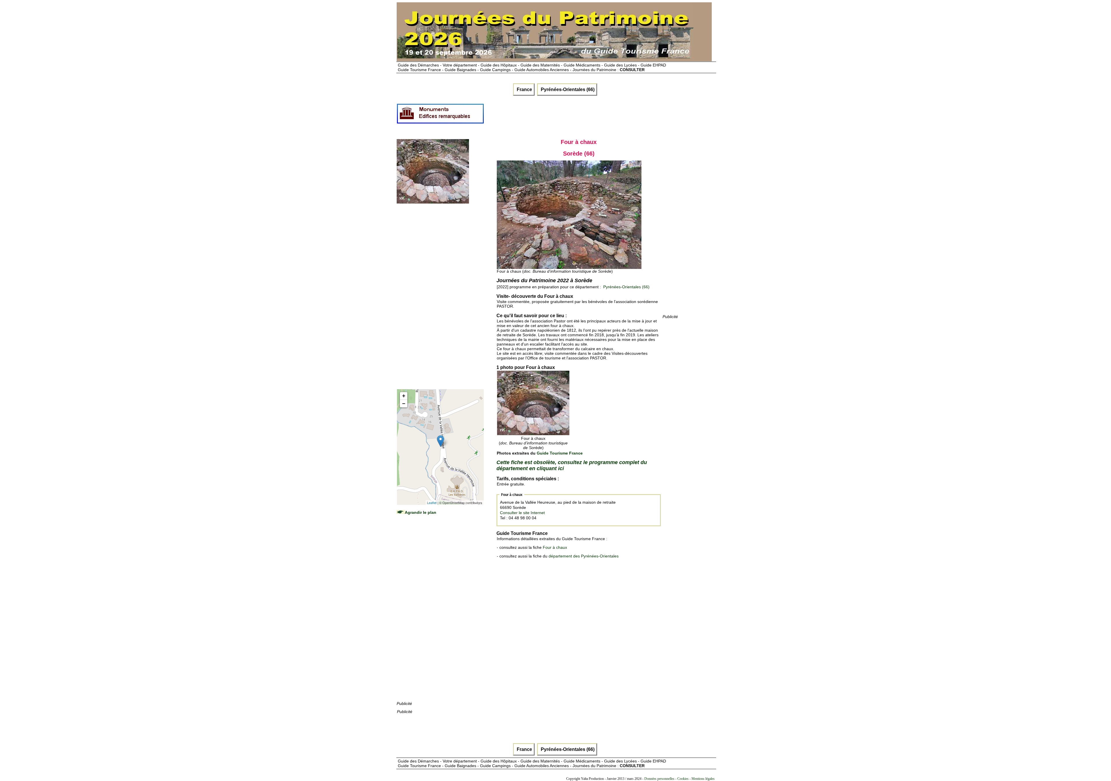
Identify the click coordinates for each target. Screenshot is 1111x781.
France (524, 89)
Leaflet (432, 502)
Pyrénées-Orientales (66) (567, 89)
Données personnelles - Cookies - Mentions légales (679, 779)
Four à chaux (555, 547)
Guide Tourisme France (560, 453)
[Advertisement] (589, 116)
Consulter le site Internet (522, 512)
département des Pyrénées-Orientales (584, 556)
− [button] (403, 403)
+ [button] (403, 396)
